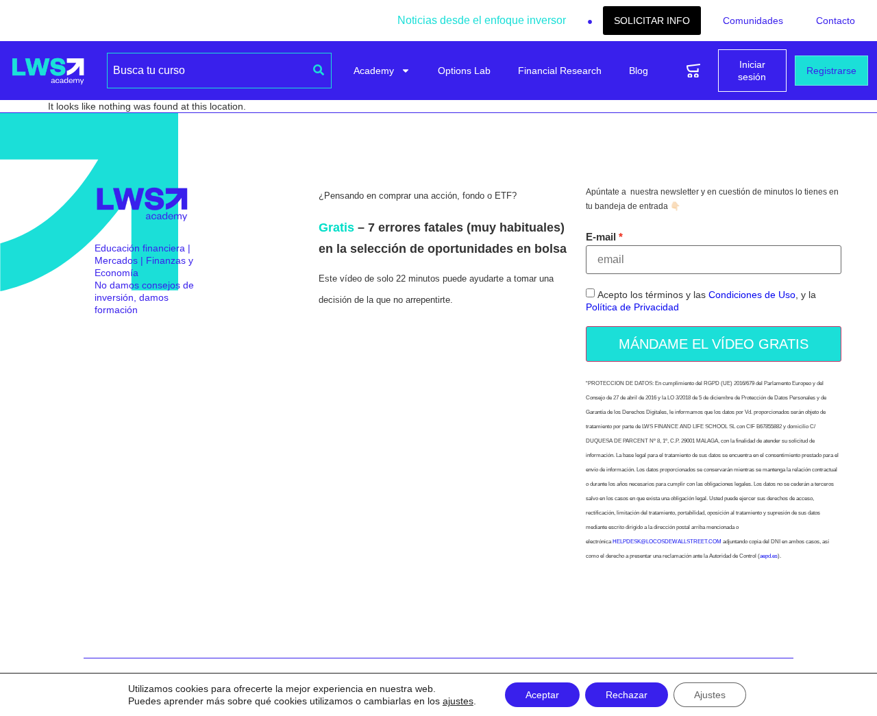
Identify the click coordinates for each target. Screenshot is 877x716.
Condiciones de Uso (751, 295)
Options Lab (464, 70)
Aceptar (542, 694)
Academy (374, 70)
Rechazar (626, 694)
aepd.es (769, 556)
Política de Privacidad (632, 307)
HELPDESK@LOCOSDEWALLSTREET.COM (667, 542)
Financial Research (560, 70)
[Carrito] (693, 70)
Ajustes (710, 694)
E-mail (601, 237)
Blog (638, 70)
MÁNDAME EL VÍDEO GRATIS (713, 343)
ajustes (458, 700)
